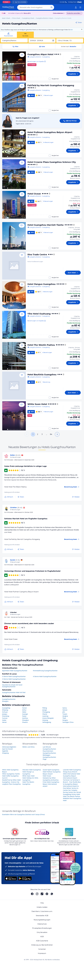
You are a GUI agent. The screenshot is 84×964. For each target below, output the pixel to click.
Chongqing (46, 712)
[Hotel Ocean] (14, 205)
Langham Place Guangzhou (11, 784)
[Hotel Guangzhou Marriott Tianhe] (14, 236)
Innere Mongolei (48, 718)
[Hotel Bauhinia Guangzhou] (14, 385)
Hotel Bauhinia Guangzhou (41, 374)
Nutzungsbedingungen (42, 920)
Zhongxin (5, 701)
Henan (4, 722)
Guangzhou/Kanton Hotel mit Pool (13, 692)
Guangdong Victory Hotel (71, 794)
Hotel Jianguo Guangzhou (41, 284)
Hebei (24, 712)
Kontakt (62, 2)
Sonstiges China (67, 722)
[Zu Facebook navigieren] (32, 894)
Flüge (44, 759)
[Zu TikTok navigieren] (42, 894)
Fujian (24, 716)
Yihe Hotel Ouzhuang (39, 313)
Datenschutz (42, 924)
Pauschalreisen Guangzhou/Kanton (49, 752)
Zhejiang (5, 710)
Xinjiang (45, 720)
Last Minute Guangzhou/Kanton (49, 748)
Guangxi (25, 714)
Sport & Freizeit (7, 749)
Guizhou (25, 718)
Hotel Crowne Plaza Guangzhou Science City (51, 162)
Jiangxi (44, 710)
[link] (76, 7)
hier (72, 30)
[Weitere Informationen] (70, 67)
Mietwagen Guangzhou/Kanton (49, 756)
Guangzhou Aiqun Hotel (40, 54)
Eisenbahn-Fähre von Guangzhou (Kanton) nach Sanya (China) (23, 814)
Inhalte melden (42, 907)
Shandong (5, 716)
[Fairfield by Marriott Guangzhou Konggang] (14, 97)
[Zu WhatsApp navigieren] (51, 894)
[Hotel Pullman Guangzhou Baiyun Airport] (14, 143)
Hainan (64, 710)
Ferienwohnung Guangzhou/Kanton (45, 670)
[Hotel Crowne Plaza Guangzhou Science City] (14, 174)
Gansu (64, 708)
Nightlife (5, 751)
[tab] (8, 35)
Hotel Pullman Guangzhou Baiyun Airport (49, 132)
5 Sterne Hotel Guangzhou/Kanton (14, 676)
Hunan (24, 708)
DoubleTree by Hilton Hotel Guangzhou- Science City (11, 781)
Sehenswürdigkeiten (9, 747)
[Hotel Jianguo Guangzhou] (14, 295)
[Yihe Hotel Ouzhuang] (14, 325)
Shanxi (44, 714)
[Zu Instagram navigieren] (37, 894)
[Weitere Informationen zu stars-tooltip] (60, 54)
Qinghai (65, 716)
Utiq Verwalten (42, 932)
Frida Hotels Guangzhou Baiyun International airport (51, 784)
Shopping (5, 753)
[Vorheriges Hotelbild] (4, 66)
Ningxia (65, 720)
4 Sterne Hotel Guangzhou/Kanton (44, 676)
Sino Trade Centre (37, 254)
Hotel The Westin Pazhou (41, 345)
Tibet (64, 718)
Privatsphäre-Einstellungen (42, 928)
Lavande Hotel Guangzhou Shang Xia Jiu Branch (72, 771)
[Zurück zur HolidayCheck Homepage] (8, 7)
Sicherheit (42, 949)
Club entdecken (58, 13)
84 (51, 434)
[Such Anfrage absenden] (51, 7)
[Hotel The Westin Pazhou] (14, 356)
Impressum (42, 953)
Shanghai (25, 720)
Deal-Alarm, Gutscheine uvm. (42, 911)
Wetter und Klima (28, 747)
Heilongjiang (46, 722)
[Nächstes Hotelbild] (23, 66)
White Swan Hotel (37, 404)
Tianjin (64, 714)
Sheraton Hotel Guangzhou (31, 770)
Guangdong (6, 708)
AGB (42, 936)
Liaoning (45, 716)
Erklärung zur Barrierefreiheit (42, 945)
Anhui (24, 710)
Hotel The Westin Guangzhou (28, 783)
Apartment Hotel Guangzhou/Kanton (14, 670)
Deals (5, 2)
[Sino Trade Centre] (14, 265)
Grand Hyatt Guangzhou (51, 770)
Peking (44, 708)
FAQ (42, 903)
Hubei (4, 720)
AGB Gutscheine (42, 941)
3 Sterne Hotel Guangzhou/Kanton (14, 679)
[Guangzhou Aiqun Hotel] (14, 66)
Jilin (63, 712)
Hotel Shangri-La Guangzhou (28, 773)
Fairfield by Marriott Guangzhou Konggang (50, 85)
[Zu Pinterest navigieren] (47, 894)
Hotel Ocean (34, 193)
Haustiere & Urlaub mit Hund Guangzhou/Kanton (12, 685)
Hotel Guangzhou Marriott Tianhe (45, 225)
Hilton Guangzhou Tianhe (11, 774)
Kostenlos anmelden (73, 13)
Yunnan (4, 718)
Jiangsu (4, 714)
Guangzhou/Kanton (8, 699)
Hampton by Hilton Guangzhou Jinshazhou (51, 779)
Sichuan (5, 712)
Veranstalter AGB (42, 915)
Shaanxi (25, 722)
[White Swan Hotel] (14, 415)
